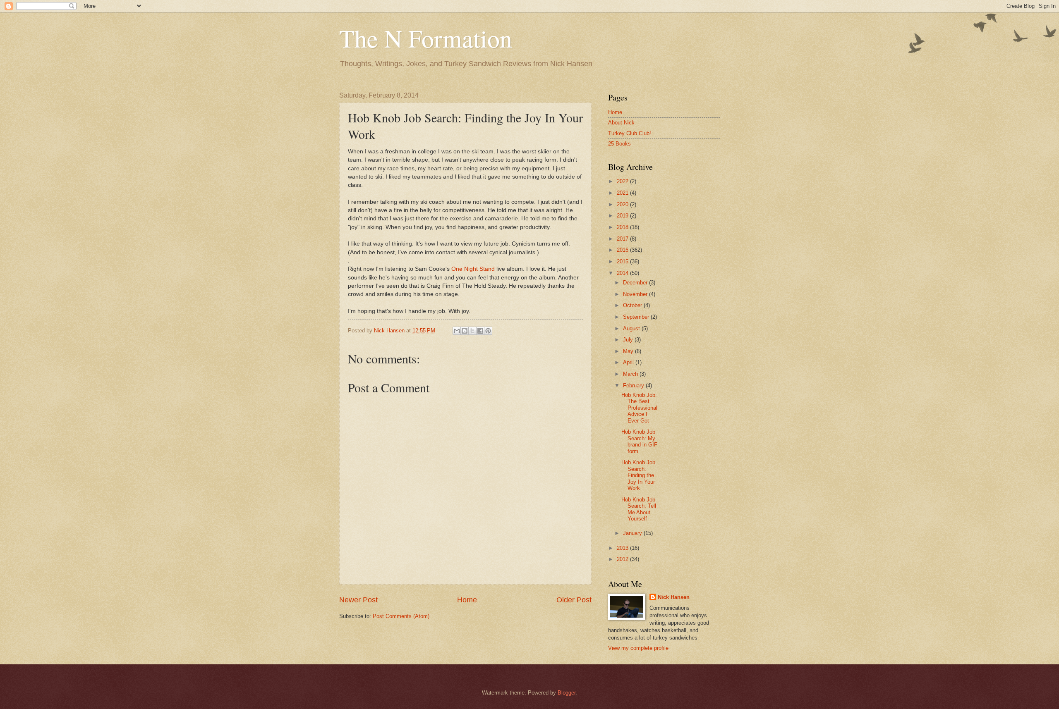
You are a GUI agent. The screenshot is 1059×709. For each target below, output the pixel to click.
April (629, 362)
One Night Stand (473, 269)
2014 (623, 273)
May (629, 351)
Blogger (566, 693)
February (634, 385)
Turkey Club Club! (629, 133)
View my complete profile (638, 648)
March (631, 374)
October (633, 305)
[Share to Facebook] (480, 331)
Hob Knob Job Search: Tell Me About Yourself (638, 509)
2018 (623, 227)
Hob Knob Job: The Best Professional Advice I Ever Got (639, 408)
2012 (623, 559)
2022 (623, 181)
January (633, 533)
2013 (623, 548)
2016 (623, 250)
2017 (623, 239)
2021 (623, 193)
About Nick (621, 122)
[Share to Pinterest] (488, 331)
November (636, 294)
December (636, 282)
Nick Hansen (674, 597)
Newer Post (358, 600)
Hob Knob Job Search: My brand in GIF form (639, 441)
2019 (623, 215)
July (629, 340)
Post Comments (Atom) (401, 616)
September (637, 317)
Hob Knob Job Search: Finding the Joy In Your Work (638, 475)
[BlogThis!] (464, 331)
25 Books (619, 144)
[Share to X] (472, 331)
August (632, 328)
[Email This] (457, 331)
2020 (623, 204)
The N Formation (425, 38)
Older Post (574, 600)
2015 (623, 261)
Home (467, 600)
